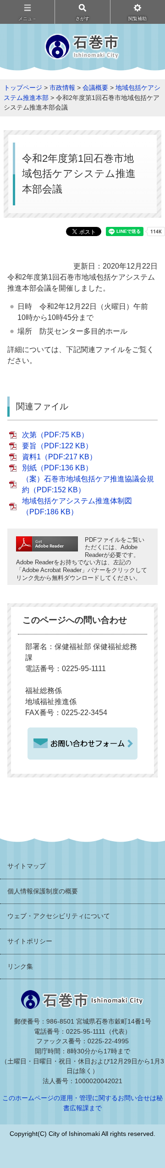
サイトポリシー (29, 941)
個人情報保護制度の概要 (42, 891)
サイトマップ (26, 866)
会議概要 (95, 87)
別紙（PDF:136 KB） (57, 468)
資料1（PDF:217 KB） (59, 457)
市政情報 (62, 87)
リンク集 (20, 966)
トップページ (23, 87)
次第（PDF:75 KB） (55, 435)
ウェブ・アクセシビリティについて (58, 916)
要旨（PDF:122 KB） (57, 446)
